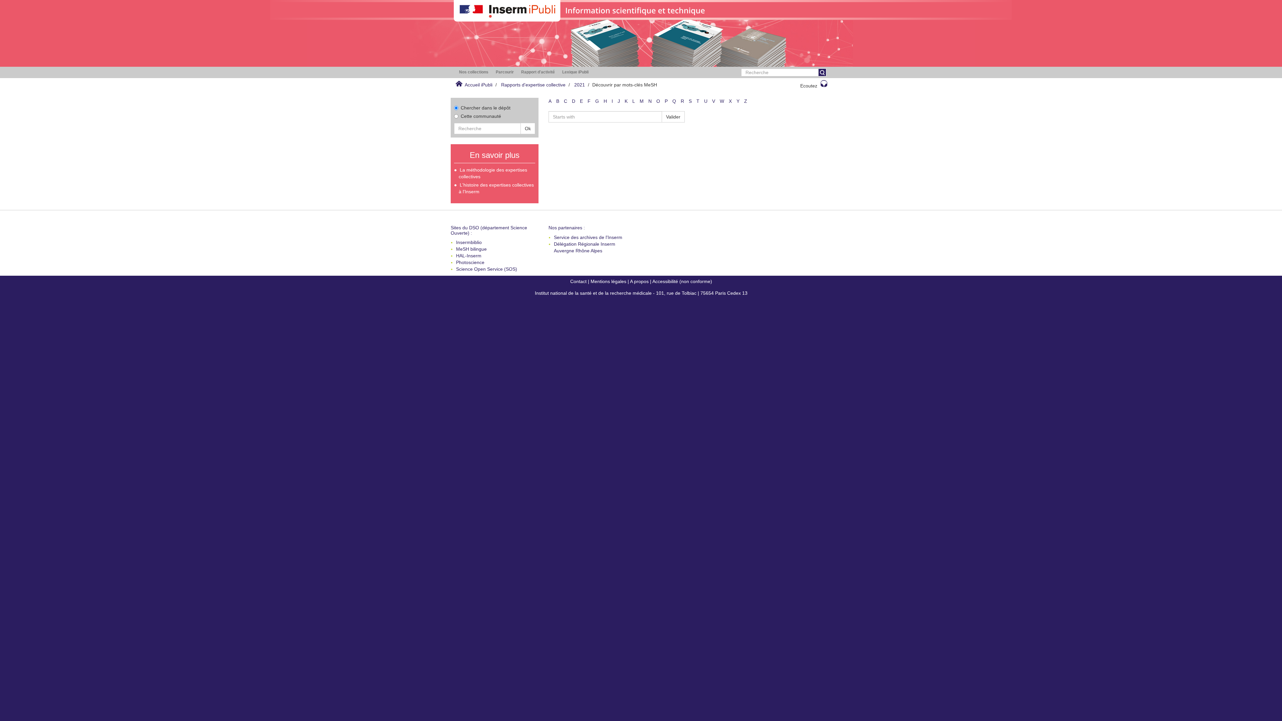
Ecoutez (808, 85)
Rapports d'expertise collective (533, 84)
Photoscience (470, 262)
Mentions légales (608, 281)
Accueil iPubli (478, 84)
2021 (579, 84)
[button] (474, 72)
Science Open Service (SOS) (486, 269)
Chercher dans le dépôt (485, 107)
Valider (673, 116)
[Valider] (822, 72)
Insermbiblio (469, 242)
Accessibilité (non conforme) (682, 281)
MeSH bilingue (471, 249)
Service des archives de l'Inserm (588, 237)
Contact (578, 281)
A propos (639, 281)
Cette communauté (481, 116)
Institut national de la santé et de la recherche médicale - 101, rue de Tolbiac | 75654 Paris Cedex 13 (641, 293)
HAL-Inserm (468, 255)
